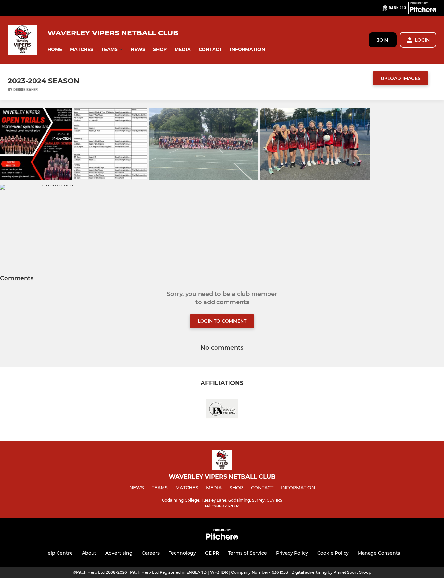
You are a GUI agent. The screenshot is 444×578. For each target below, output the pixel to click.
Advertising (119, 553)
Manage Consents (379, 553)
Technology (182, 553)
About (89, 553)
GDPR (212, 553)
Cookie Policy (333, 553)
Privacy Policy (292, 553)
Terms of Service (247, 553)
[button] (55, 49)
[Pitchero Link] (423, 11)
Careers (151, 553)
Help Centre (58, 553)
